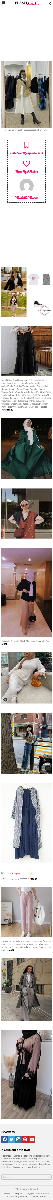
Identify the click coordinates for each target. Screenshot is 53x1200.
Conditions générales (17, 1196)
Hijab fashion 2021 (33, 153)
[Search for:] (26, 1177)
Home (7, 1194)
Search (49, 1177)
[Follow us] (50, 3)
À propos (17, 1194)
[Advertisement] (26, 33)
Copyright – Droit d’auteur (37, 1194)
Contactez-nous (38, 1196)
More (10, 409)
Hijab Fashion (30, 171)
